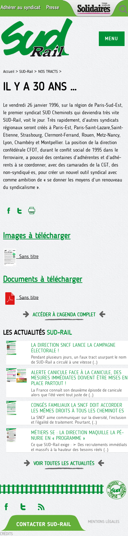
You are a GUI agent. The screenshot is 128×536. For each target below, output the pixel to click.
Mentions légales (103, 521)
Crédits (6, 533)
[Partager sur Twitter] (20, 209)
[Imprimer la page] (32, 209)
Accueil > (11, 71)
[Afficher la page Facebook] (5, 505)
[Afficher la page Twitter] (23, 505)
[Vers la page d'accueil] (37, 38)
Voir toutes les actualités (64, 463)
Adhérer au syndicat (20, 7)
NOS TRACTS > (50, 71)
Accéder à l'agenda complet (64, 314)
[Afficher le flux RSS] (41, 505)
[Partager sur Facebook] (8, 209)
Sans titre (27, 256)
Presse (52, 7)
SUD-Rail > (28, 71)
